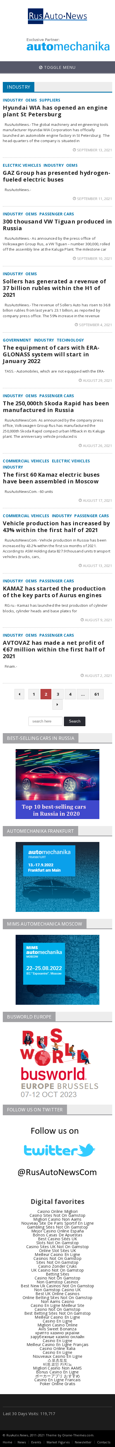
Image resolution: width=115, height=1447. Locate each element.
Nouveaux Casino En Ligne (57, 1356)
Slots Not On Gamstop (57, 1242)
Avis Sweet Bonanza (57, 1328)
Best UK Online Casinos (57, 1293)
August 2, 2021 (98, 675)
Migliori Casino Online (57, 1325)
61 (96, 694)
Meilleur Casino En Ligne (57, 1254)
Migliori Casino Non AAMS (57, 1368)
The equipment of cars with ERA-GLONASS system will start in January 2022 (51, 354)
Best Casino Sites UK (57, 1238)
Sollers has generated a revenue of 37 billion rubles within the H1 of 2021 (54, 287)
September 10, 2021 (94, 258)
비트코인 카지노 (57, 1364)
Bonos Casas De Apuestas (57, 1234)
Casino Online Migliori (57, 1211)
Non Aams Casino (57, 1301)
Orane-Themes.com (78, 1435)
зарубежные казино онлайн (57, 1336)
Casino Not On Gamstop (57, 1278)
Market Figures (58, 1442)
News (22, 1442)
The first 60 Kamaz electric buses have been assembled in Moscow (51, 478)
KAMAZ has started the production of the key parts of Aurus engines (54, 592)
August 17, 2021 (97, 500)
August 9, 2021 (98, 619)
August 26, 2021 (97, 445)
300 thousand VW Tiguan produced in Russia (57, 225)
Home (7, 1442)
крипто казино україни (57, 1332)
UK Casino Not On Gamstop (57, 1270)
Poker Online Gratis (58, 1383)
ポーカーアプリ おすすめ (57, 1375)
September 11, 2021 (94, 198)
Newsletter (83, 1442)
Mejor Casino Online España (57, 1231)
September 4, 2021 (95, 324)
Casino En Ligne (57, 1321)
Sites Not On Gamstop (57, 1262)
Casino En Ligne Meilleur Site (57, 1305)
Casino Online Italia (57, 1348)
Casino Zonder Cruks (57, 1266)
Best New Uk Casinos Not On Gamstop (57, 1285)
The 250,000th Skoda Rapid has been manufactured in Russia (56, 406)
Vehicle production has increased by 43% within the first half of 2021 (56, 526)
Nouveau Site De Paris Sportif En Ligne (57, 1223)
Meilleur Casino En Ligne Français (58, 1344)
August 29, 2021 (97, 380)
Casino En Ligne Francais (57, 1379)
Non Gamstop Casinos (58, 1281)
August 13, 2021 (97, 565)
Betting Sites (58, 1274)
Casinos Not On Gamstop (57, 1258)
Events (36, 1442)
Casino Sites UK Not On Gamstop (57, 1246)
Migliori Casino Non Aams (57, 1219)
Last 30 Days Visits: (21, 1413)
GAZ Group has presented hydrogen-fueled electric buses (56, 176)
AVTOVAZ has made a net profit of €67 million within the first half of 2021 (54, 649)
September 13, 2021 (94, 149)
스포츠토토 (57, 1360)
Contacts (103, 1442)
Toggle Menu (59, 67)
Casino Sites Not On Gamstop (58, 1215)
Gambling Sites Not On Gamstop (57, 1227)
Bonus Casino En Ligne (57, 1372)
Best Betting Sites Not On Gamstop (57, 1313)
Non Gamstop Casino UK (57, 1289)
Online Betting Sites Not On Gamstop (57, 1297)
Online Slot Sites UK (57, 1250)
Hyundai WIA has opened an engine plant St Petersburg (55, 111)
